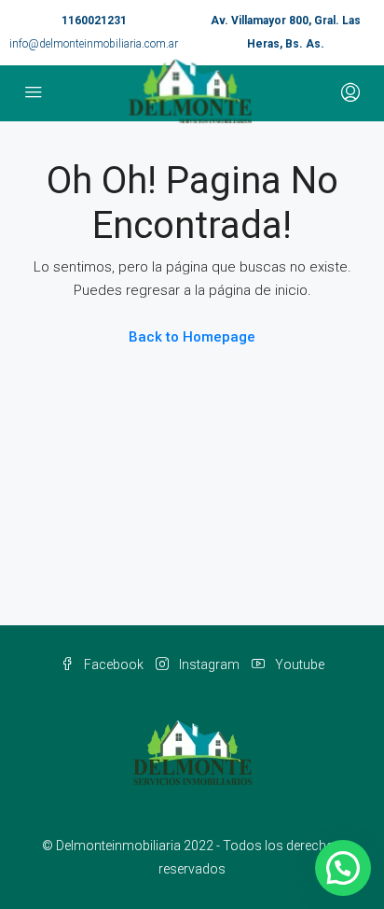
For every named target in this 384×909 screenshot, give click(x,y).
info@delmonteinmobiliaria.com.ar (93, 43)
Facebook (112, 664)
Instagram (208, 664)
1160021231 (94, 20)
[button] (343, 868)
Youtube (298, 664)
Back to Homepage (192, 337)
